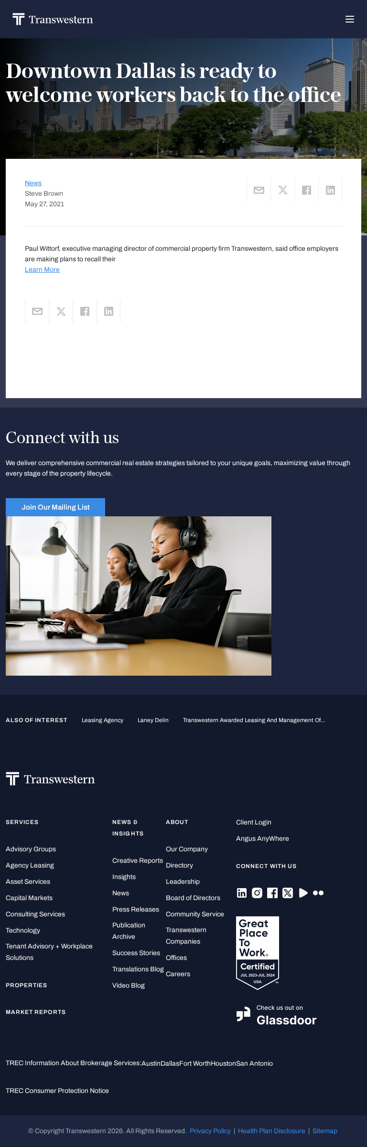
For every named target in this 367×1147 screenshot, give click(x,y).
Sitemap (325, 1131)
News (33, 183)
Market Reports (36, 1012)
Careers (178, 974)
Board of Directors (193, 898)
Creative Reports (137, 860)
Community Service (195, 914)
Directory (179, 865)
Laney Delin (153, 720)
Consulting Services (35, 914)
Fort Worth (195, 1063)
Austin (151, 1063)
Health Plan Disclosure (271, 1131)
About (177, 822)
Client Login (253, 822)
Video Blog (128, 985)
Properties (27, 985)
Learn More (42, 269)
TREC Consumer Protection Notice (57, 1090)
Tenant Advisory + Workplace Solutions (49, 952)
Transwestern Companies (186, 935)
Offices (176, 957)
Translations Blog (138, 969)
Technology (23, 930)
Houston (223, 1063)
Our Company (187, 849)
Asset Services (28, 881)
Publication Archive (128, 931)
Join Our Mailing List (56, 507)
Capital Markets (29, 898)
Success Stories (136, 953)
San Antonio (254, 1063)
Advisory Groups (31, 849)
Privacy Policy (210, 1131)
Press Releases (135, 909)
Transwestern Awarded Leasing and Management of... (254, 720)
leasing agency (102, 720)
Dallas (170, 1063)
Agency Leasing (30, 865)
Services (22, 822)
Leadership (183, 881)
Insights (124, 876)
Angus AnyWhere (262, 838)
